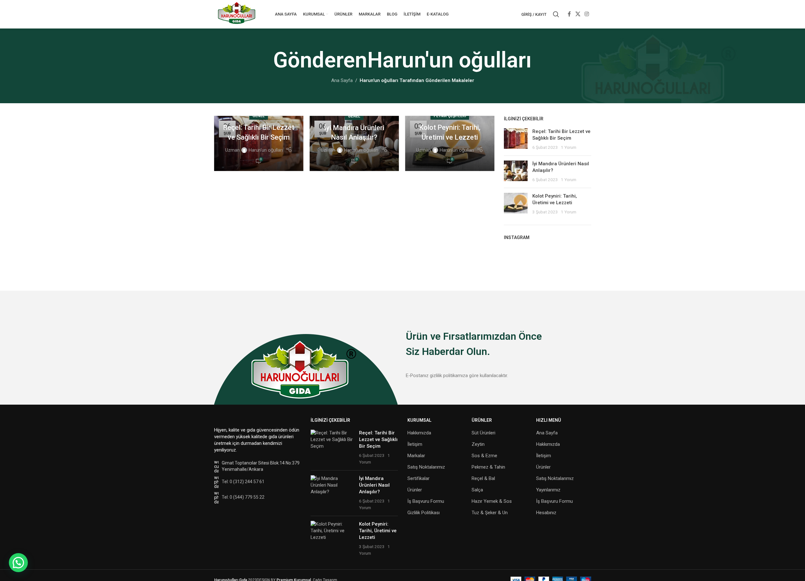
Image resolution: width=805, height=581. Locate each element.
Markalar (416, 455)
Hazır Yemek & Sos (492, 501)
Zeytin (478, 444)
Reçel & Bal (483, 478)
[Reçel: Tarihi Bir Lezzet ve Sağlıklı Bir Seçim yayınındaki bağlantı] (258, 143)
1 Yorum (568, 147)
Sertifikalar (418, 478)
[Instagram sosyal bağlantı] (586, 14)
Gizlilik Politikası (423, 512)
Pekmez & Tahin (488, 467)
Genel (258, 116)
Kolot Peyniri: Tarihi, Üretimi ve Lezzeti (378, 530)
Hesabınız (546, 512)
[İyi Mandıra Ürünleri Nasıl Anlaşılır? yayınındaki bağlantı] (354, 143)
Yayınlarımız (548, 490)
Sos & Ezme (484, 455)
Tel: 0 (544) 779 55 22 (243, 497)
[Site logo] (236, 14)
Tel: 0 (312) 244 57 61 (243, 481)
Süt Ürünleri (483, 433)
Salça (477, 490)
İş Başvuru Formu (425, 501)
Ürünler (414, 490)
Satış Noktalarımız (426, 467)
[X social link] (577, 14)
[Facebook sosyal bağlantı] (569, 14)
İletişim (414, 444)
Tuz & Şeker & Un (490, 512)
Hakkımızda (419, 433)
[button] (18, 562)
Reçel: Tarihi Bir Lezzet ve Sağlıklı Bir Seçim (378, 439)
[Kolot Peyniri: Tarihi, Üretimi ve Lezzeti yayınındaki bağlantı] (449, 143)
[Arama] (556, 14)
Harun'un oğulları (449, 60)
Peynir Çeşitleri (450, 116)
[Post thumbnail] (516, 139)
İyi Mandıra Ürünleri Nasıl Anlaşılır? (374, 485)
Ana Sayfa (342, 80)
